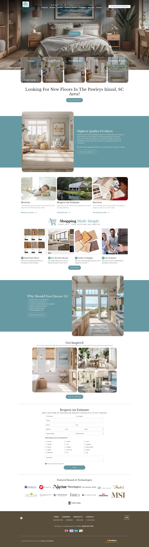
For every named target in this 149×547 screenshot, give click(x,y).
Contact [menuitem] (90, 517)
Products (44, 7)
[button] (45, 7)
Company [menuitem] (66, 517)
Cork (68, 444)
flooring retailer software (110, 542)
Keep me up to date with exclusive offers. (55, 463)
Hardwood (69, 447)
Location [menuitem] (91, 520)
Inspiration (82, 7)
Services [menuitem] (79, 520)
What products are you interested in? (56, 438)
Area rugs (49, 441)
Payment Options (71, 7)
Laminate (49, 449)
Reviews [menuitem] (69, 520)
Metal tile (88, 449)
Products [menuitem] (78, 517)
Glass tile (49, 447)
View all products (74, 100)
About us (91, 7)
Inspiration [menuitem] (58, 520)
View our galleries (74, 397)
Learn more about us (87, 152)
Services (52, 7)
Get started (74, 267)
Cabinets (68, 441)
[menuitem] (21, 518)
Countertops (88, 444)
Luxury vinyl (69, 449)
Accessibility (49, 541)
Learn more (74, 33)
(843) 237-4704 (58, 5)
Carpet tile (49, 444)
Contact (99, 7)
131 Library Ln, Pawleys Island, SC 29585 (79, 5)
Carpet (87, 441)
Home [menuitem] (56, 517)
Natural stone (50, 452)
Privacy (43, 541)
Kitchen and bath (89, 447)
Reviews (60, 7)
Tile (67, 452)
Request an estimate (36, 315)
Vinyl (87, 452)
